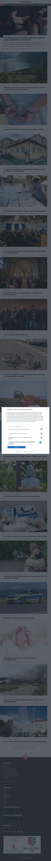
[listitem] (25, 426)
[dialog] (25, 430)
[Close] (47, 409)
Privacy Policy (32, 451)
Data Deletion (18, 451)
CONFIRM (16, 447)
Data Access (25, 451)
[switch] (41, 429)
